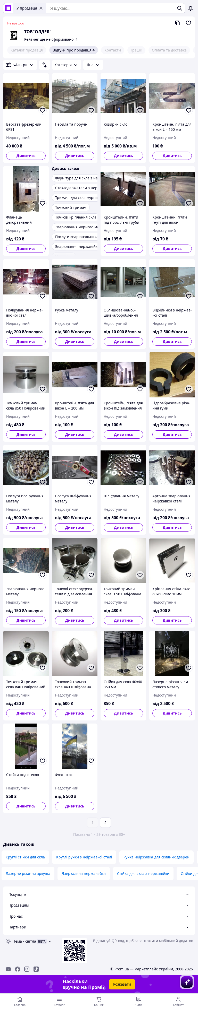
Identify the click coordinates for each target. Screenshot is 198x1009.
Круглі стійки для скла (25, 857)
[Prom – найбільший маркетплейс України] (8, 8)
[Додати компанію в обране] (188, 23)
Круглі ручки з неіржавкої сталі (84, 857)
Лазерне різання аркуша (28, 873)
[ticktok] (36, 969)
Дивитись (26, 155)
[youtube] (8, 969)
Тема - (24, 941)
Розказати (122, 984)
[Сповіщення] (190, 8)
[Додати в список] (42, 110)
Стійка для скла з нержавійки (143, 873)
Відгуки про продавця (74, 50)
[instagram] (27, 969)
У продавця (26, 8)
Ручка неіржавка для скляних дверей (156, 857)
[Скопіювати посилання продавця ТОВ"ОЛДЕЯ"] (177, 23)
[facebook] (17, 969)
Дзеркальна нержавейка (84, 873)
